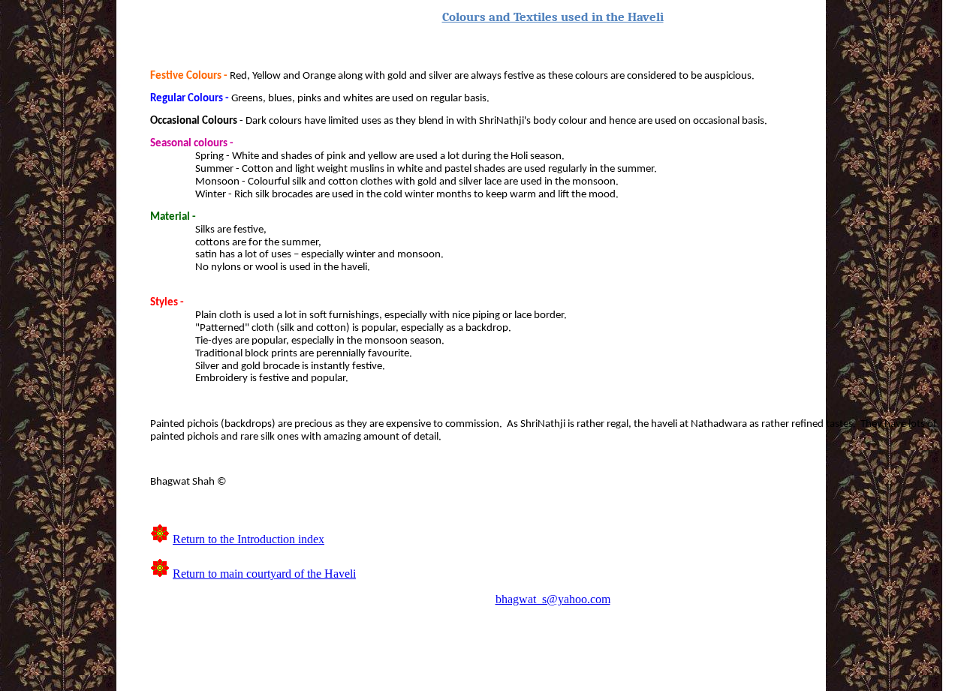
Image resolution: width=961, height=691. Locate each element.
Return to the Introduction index (248, 539)
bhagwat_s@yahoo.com (553, 599)
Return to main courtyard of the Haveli (264, 573)
